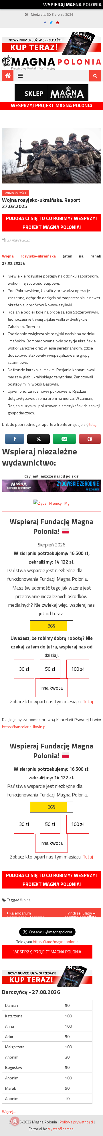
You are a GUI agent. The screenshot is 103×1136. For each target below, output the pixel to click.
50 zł (50, 669)
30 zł (24, 669)
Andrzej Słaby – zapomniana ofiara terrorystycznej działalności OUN (80, 913)
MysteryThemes (60, 1129)
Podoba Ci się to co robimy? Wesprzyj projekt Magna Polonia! (51, 223)
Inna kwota (51, 688)
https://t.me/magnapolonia (55, 942)
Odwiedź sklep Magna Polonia (51, 92)
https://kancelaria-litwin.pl (24, 727)
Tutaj (88, 701)
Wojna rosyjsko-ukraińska (29, 256)
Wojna (25, 900)
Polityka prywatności (76, 1122)
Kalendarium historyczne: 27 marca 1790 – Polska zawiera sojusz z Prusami (26, 913)
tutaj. (93, 424)
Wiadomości (15, 193)
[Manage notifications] (14, 1121)
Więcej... (9, 1112)
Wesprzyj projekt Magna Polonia (51, 105)
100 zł (77, 669)
